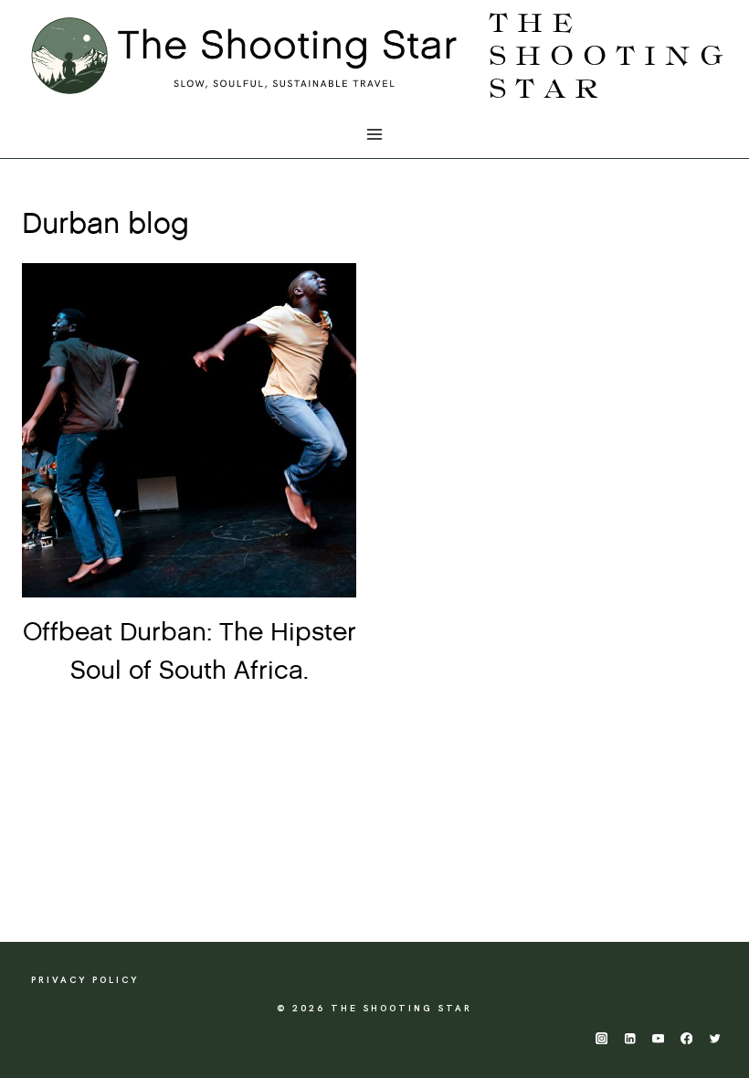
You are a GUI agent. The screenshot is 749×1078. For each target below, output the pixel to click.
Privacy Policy (85, 980)
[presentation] (189, 430)
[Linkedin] (629, 1038)
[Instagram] (601, 1038)
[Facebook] (686, 1038)
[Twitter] (714, 1038)
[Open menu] (375, 135)
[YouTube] (658, 1038)
